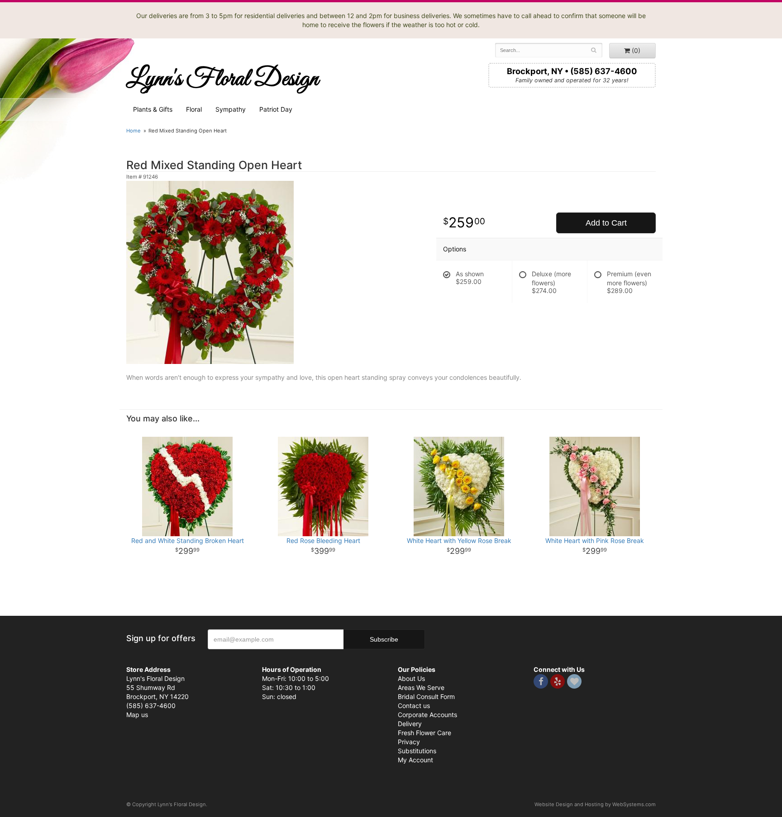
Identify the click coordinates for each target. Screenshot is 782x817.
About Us (411, 678)
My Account (415, 760)
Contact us (414, 705)
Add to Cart (606, 222)
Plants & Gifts (152, 109)
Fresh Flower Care (424, 733)
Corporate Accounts (427, 714)
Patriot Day (275, 109)
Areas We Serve (421, 687)
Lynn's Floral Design (222, 79)
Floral (194, 109)
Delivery (410, 723)
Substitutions (417, 751)
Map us (137, 714)
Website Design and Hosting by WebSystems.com (595, 804)
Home (133, 131)
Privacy (409, 742)
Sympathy (230, 109)
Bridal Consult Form (426, 696)
